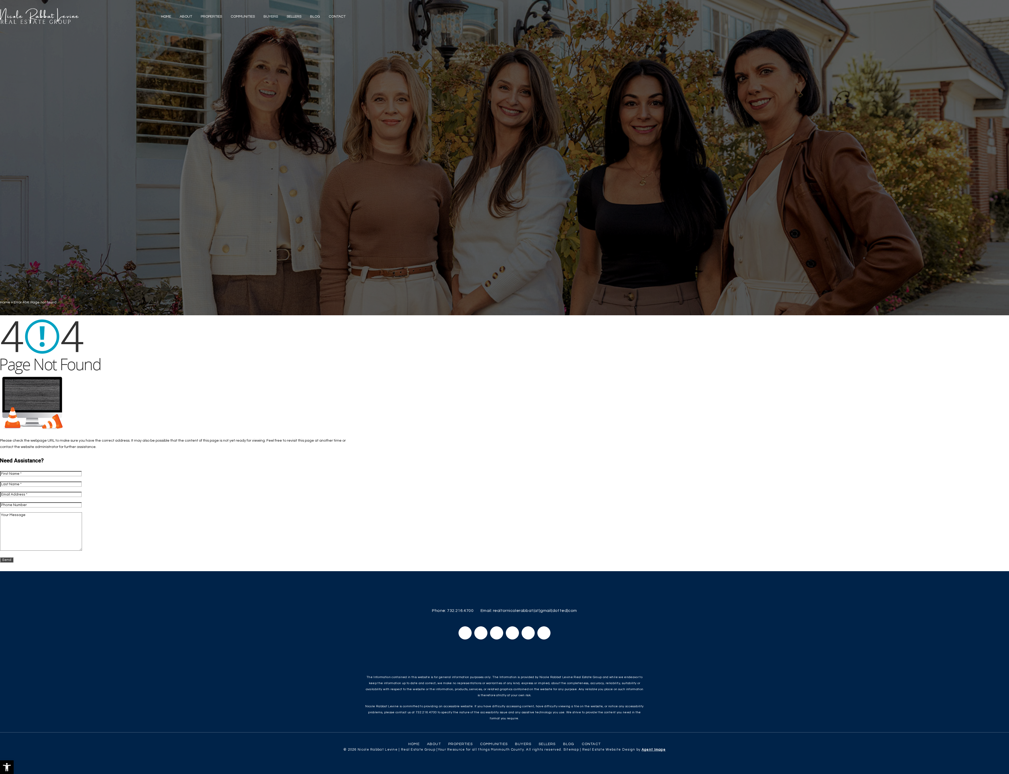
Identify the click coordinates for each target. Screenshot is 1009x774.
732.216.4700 (460, 610)
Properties (211, 16)
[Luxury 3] (39, 16)
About (186, 16)
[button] (7, 767)
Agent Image (654, 749)
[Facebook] (465, 632)
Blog (315, 16)
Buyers (271, 16)
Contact (337, 16)
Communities (243, 16)
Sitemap (571, 749)
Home (166, 16)
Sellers (294, 16)
